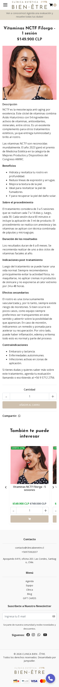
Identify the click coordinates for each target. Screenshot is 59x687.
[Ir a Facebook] (28, 635)
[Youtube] (45, 635)
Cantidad (29, 389)
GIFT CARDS (29, 598)
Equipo (29, 585)
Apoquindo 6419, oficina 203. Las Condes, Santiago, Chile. (29, 560)
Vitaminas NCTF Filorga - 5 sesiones (29, 488)
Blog (29, 593)
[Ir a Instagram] (33, 635)
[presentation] (5, 487)
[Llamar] (50, 678)
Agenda (30, 581)
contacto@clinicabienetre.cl (29, 547)
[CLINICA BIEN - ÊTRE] (29, 5)
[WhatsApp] (39, 635)
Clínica (29, 589)
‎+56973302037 (30, 551)
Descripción (9, 104)
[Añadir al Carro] (29, 519)
